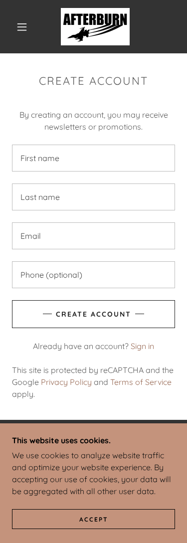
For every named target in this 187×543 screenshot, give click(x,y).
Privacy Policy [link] (66, 382)
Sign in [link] (142, 346)
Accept (93, 519)
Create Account (93, 314)
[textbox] (93, 158)
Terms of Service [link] (141, 382)
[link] (95, 26)
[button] (22, 27)
